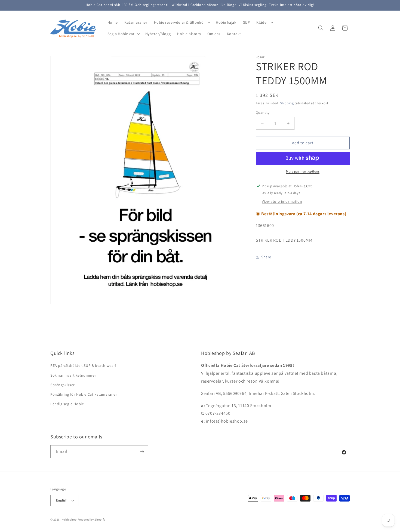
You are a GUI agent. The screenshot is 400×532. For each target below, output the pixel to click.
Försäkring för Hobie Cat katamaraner (83, 394)
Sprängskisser (62, 384)
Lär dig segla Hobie (67, 403)
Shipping (287, 103)
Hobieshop (69, 519)
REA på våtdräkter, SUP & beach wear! (83, 365)
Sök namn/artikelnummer (73, 375)
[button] (182, 22)
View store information (282, 201)
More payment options (302, 171)
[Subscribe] (142, 451)
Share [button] (266, 256)
